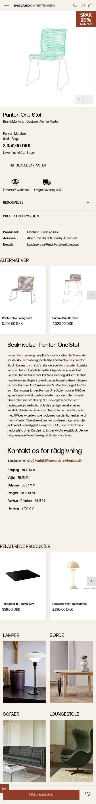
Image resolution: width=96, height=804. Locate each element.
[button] (48, 59)
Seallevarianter (31, 165)
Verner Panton (17, 355)
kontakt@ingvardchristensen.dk (58, 461)
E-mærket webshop (16, 190)
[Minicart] (90, 5)
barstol (12, 385)
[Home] (40, 5)
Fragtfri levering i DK (47, 190)
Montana (64, 365)
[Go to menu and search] (6, 5)
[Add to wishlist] (87, 794)
